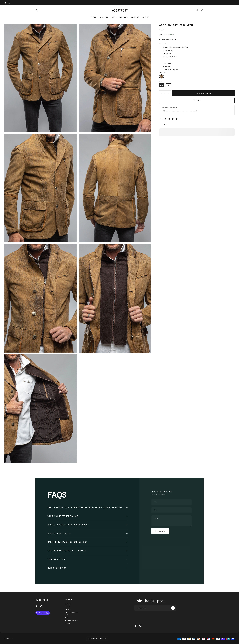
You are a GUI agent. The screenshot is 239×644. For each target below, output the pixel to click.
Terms (67, 618)
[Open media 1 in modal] (40, 78)
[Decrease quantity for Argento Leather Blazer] (161, 93)
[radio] (161, 76)
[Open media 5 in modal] (40, 298)
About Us (67, 609)
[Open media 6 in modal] (115, 298)
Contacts (67, 604)
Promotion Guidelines (71, 612)
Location (67, 607)
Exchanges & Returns (71, 620)
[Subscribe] (173, 608)
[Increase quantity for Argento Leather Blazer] (169, 93)
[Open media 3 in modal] (40, 188)
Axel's (67, 615)
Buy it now (196, 100)
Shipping (161, 39)
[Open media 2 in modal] (115, 78)
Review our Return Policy (191, 111)
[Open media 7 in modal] (40, 408)
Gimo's (161, 30)
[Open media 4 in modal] (115, 188)
